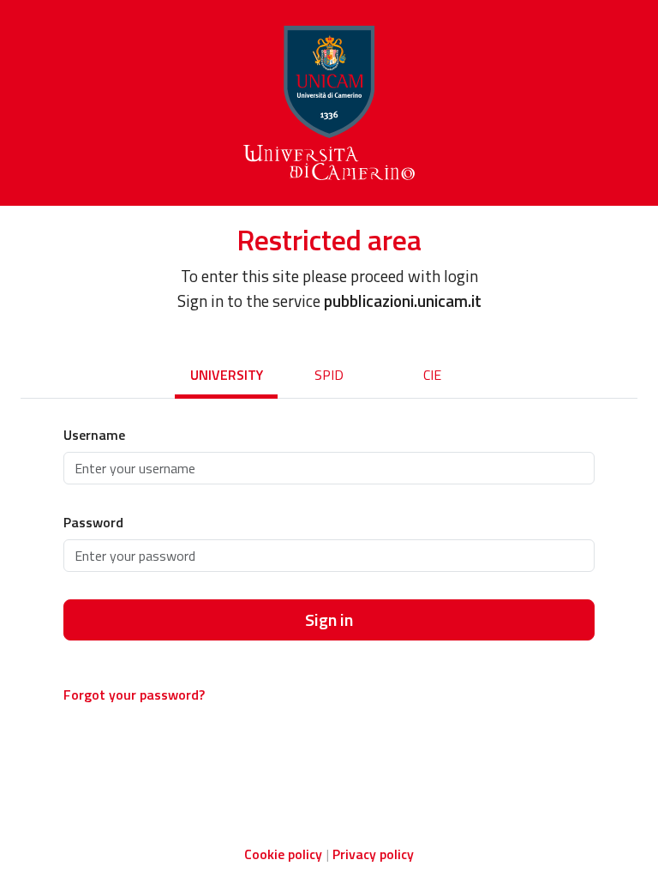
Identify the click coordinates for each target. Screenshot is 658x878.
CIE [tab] (432, 374)
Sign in (329, 619)
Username (94, 434)
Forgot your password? (134, 694)
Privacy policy (373, 854)
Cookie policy (283, 854)
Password (93, 522)
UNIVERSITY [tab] (226, 374)
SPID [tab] (329, 374)
